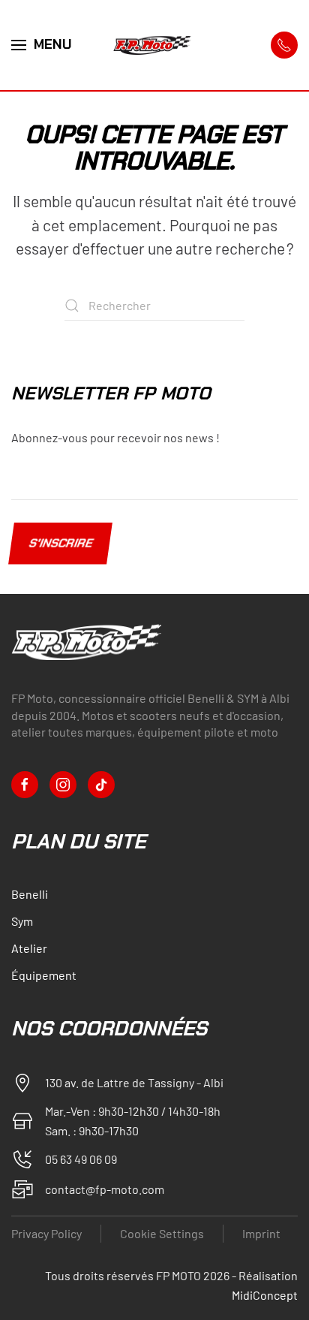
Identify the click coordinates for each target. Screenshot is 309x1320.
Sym (22, 921)
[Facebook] (24, 784)
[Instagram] (63, 784)
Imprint (261, 1233)
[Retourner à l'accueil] (154, 45)
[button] (41, 45)
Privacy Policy (46, 1233)
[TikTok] (101, 784)
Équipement (43, 975)
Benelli (29, 894)
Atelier (29, 948)
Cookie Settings (162, 1233)
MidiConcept (265, 1295)
